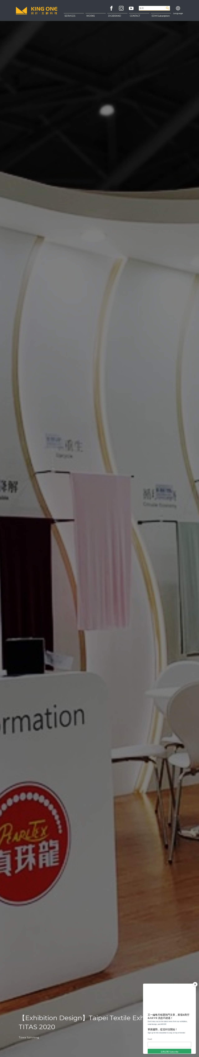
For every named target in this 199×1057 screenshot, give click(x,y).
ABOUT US (139, 17)
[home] (37, 10)
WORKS (90, 15)
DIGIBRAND (114, 15)
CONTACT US (139, 23)
